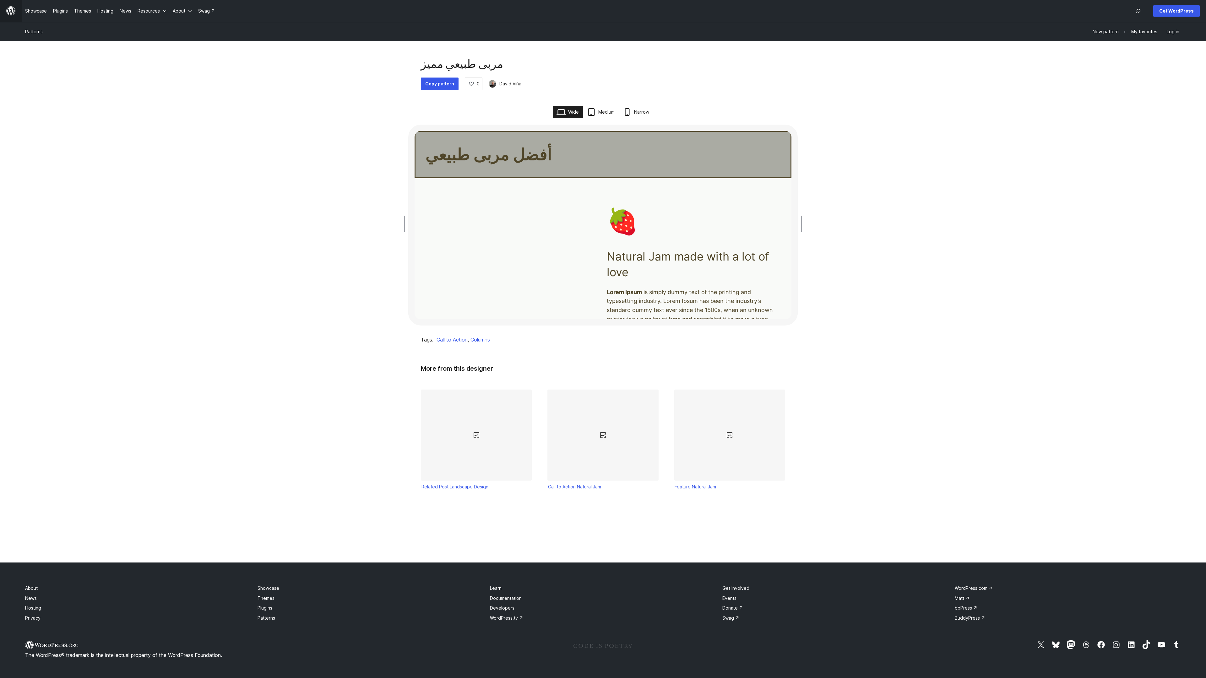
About (31, 588)
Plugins (265, 608)
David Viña (510, 83)
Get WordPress (1176, 10)
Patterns (34, 31)
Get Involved (735, 588)
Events (729, 598)
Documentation (506, 598)
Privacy (33, 618)
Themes (266, 598)
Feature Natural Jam (695, 486)
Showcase (268, 588)
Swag (730, 618)
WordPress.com (974, 588)
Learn (496, 588)
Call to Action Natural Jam (574, 486)
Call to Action (452, 339)
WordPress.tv (506, 618)
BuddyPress (970, 618)
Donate (732, 608)
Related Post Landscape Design (454, 486)
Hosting (33, 608)
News (31, 598)
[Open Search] (1138, 11)
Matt (962, 598)
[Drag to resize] (406, 224)
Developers (502, 608)
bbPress (966, 608)
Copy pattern (439, 83)
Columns (480, 339)
